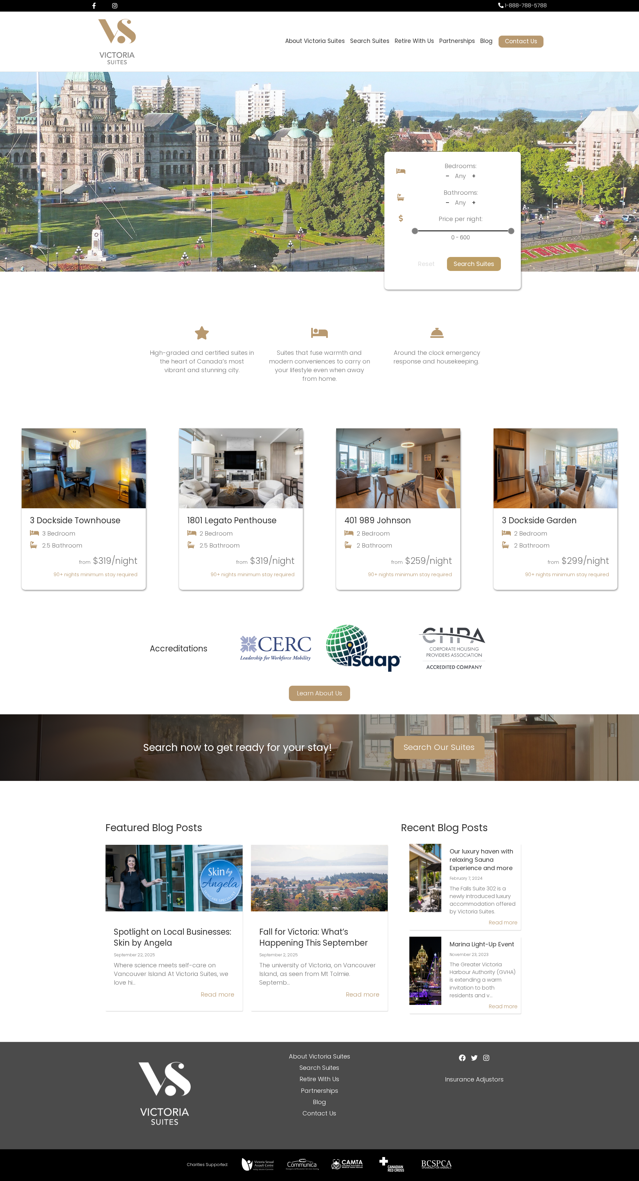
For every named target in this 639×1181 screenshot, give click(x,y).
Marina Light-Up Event (482, 944)
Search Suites (369, 41)
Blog (486, 41)
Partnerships (457, 41)
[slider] (415, 231)
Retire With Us (414, 41)
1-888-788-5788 (525, 5)
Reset (426, 264)
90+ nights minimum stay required (95, 574)
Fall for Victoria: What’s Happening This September (313, 937)
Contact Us (521, 41)
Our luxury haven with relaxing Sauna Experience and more (481, 859)
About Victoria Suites (315, 41)
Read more (217, 994)
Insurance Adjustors (474, 1079)
